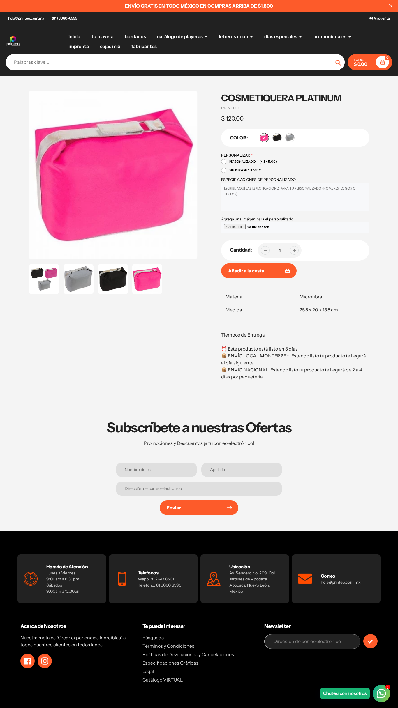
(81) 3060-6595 (64, 18)
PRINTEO (230, 108)
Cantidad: (241, 250)
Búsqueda (153, 637)
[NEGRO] (277, 137)
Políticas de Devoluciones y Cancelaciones (188, 654)
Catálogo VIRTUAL (162, 680)
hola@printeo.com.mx (26, 18)
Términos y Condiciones (168, 646)
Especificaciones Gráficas (170, 663)
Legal (148, 671)
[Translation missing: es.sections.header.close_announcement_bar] (391, 6)
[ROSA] (264, 137)
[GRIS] (290, 137)
